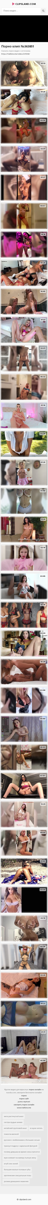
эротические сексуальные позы (17, 1175)
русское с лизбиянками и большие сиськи (22, 1140)
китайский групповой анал (15, 1128)
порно (24, 1095)
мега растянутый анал (13, 1116)
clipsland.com (25, 4)
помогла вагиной (11, 1134)
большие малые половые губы (17, 1169)
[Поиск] (43, 10)
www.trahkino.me (24, 1107)
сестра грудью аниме (13, 1122)
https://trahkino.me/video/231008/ (15, 53)
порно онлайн (35, 1089)
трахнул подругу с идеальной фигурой (20, 1145)
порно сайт (24, 1098)
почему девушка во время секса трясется (22, 1151)
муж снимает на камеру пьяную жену (20, 1157)
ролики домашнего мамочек (16, 1181)
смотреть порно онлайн (24, 1104)
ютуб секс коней (11, 1163)
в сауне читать (36, 1128)
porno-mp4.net (24, 1101)
